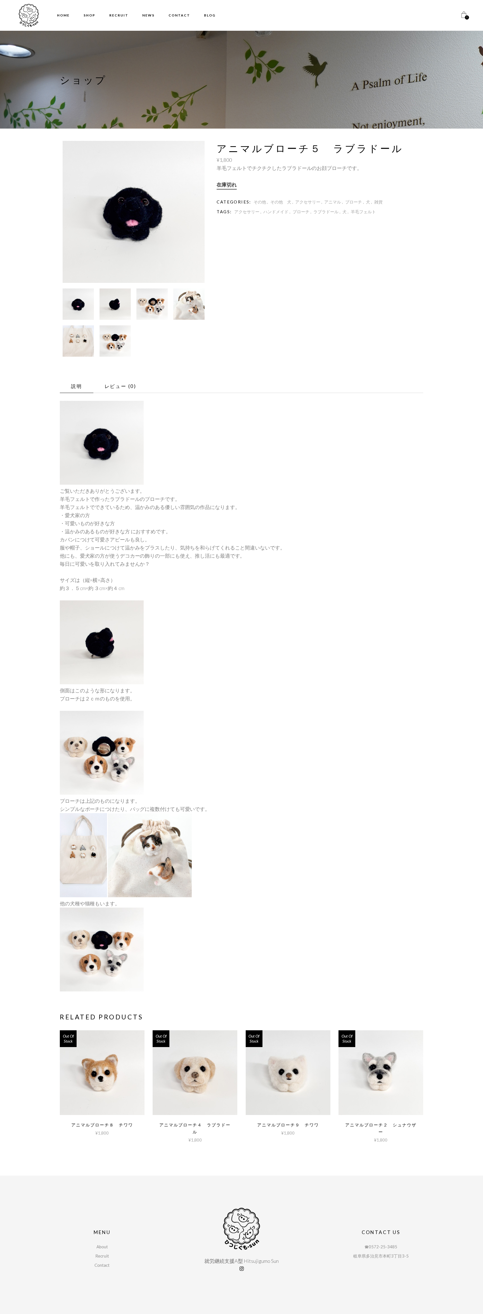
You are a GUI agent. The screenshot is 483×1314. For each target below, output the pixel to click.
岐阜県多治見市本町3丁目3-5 (381, 1255)
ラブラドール (325, 211)
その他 (260, 201)
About (102, 1246)
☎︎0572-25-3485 (380, 1246)
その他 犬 (280, 201)
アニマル (332, 201)
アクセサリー (307, 201)
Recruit (102, 1255)
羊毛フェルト (363, 211)
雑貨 (378, 201)
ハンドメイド (275, 211)
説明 (76, 386)
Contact (102, 1265)
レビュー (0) (120, 386)
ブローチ (353, 201)
